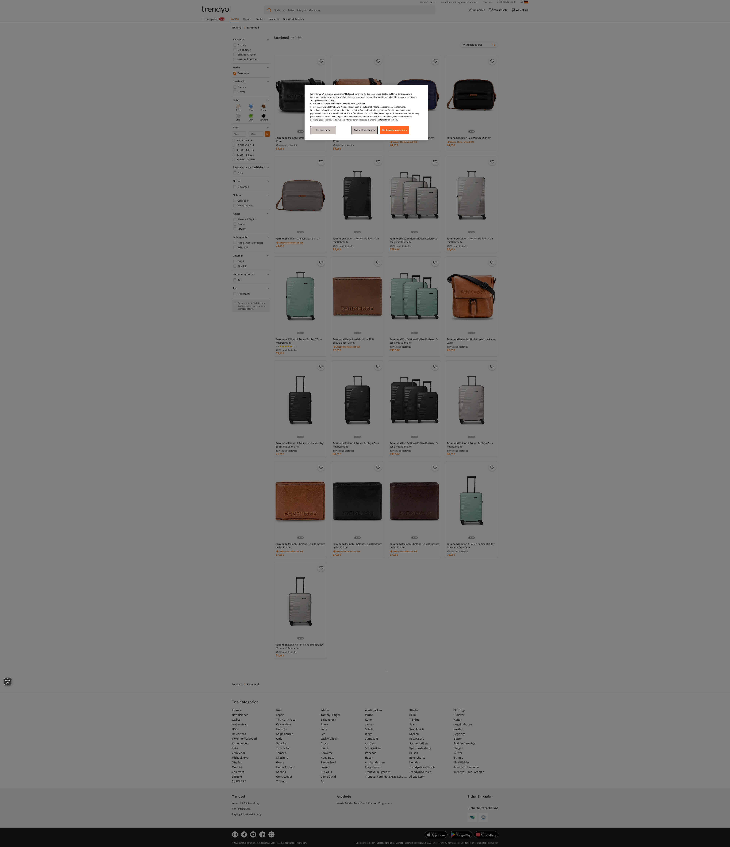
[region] (366, 112)
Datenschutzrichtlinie (387, 119)
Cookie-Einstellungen (364, 130)
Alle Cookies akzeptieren (394, 130)
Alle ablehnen (323, 130)
